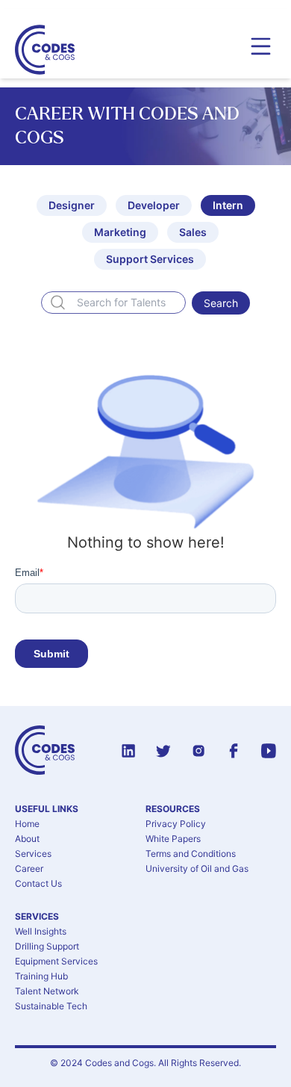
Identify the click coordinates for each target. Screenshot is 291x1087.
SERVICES (37, 916)
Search (221, 303)
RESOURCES (173, 808)
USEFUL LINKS (46, 808)
